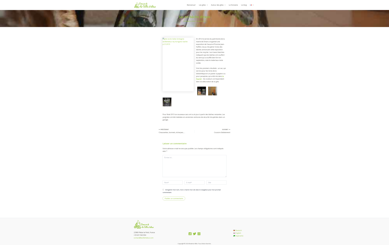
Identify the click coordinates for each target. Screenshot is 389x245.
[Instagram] (199, 233)
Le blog (244, 5)
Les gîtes (202, 5)
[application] (207, 5)
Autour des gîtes (217, 5)
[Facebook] (190, 233)
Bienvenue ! (191, 5)
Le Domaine (233, 5)
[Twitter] (194, 233)
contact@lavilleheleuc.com (143, 238)
